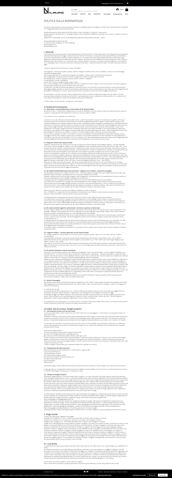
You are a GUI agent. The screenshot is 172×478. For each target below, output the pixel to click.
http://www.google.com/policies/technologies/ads (92, 404)
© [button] (44, 472)
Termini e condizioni (122, 472)
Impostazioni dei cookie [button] (139, 475)
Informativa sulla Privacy (104, 475)
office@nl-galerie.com (50, 46)
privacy (114, 472)
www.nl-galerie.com (50, 44)
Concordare (162, 475)
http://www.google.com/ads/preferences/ (57, 408)
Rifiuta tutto (152, 475)
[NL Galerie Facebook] (85, 472)
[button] (126, 9)
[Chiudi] (170, 475)
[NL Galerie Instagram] (87, 472)
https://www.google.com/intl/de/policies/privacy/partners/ (83, 402)
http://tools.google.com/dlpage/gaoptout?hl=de (58, 399)
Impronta (100, 472)
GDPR (102, 37)
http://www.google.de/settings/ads (63, 406)
